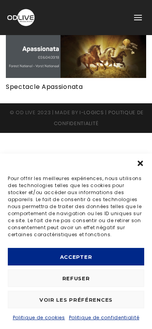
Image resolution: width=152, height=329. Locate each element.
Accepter (76, 257)
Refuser (76, 278)
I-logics (92, 112)
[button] (140, 163)
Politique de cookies (39, 317)
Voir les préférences (76, 300)
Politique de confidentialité (104, 317)
